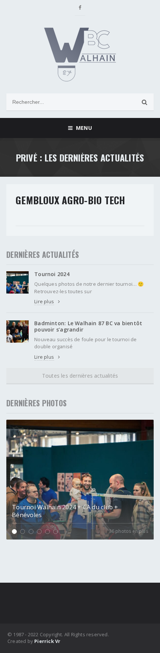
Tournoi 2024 (52, 274)
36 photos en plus (128, 531)
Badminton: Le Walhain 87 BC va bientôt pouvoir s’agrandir (88, 326)
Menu (82, 127)
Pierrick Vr (47, 641)
